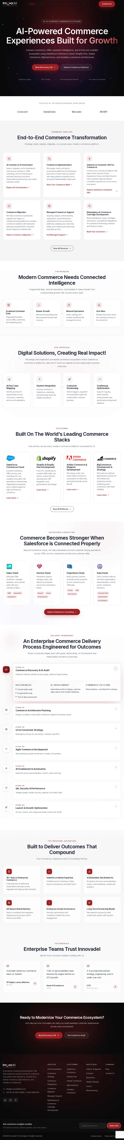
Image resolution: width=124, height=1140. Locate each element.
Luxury (89, 1086)
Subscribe (114, 1126)
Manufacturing (92, 1090)
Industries (75, 4)
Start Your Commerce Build (58, 185)
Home (31, 4)
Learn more (11, 498)
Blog (84, 4)
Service (40, 4)
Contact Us (107, 4)
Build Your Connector (96, 232)
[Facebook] (16, 1100)
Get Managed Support (56, 235)
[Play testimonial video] (35, 983)
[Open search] (118, 4)
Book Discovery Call (44, 67)
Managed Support (54, 1096)
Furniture (89, 1073)
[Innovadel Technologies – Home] (10, 4)
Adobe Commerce (74, 1081)
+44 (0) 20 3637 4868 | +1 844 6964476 (22, 1092)
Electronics (90, 1078)
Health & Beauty (92, 1082)
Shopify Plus (72, 1077)
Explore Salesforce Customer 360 (99, 191)
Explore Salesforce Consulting (60, 612)
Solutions (52, 4)
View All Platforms (60, 509)
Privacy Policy (96, 1136)
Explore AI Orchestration (16, 187)
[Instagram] (10, 1100)
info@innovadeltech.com (16, 1089)
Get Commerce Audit (76, 1035)
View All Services (60, 248)
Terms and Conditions (112, 1136)
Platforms (62, 4)
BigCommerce (72, 1085)
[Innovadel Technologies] (21, 1066)
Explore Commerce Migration (18, 235)
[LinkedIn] (5, 1100)
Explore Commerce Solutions (76, 67)
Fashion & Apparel (93, 1069)
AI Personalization (54, 1069)
